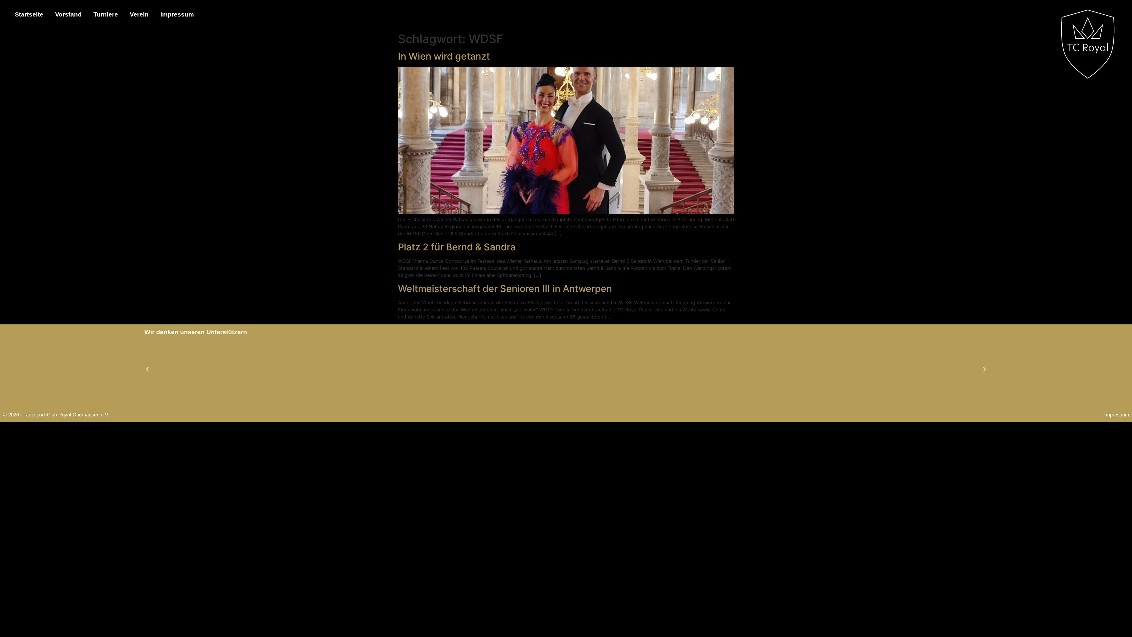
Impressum (177, 14)
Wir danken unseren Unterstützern (195, 332)
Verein (139, 14)
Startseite (29, 14)
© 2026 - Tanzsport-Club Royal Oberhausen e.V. (56, 415)
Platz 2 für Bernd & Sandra (457, 247)
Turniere (105, 14)
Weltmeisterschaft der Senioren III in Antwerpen (505, 288)
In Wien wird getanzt (444, 56)
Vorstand (68, 14)
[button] (147, 369)
